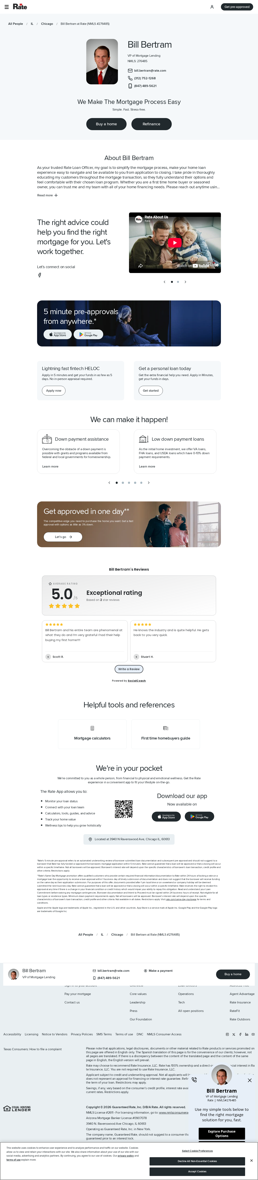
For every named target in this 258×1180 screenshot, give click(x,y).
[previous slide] (164, 282)
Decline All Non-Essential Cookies (197, 1161)
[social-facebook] (39, 275)
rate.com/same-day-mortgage (181, 899)
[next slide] (185, 282)
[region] (129, 1161)
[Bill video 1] (175, 242)
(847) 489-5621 (109, 978)
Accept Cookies (197, 1171)
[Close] (251, 1160)
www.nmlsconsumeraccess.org (180, 1113)
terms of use (13, 1159)
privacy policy (126, 1155)
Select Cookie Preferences (197, 1151)
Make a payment (161, 971)
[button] (6, 7)
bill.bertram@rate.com (113, 971)
